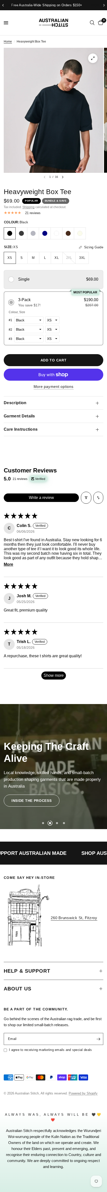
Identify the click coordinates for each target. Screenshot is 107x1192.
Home (8, 41)
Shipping (28, 207)
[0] (99, 22)
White (56, 233)
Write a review (41, 497)
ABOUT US (17, 988)
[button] (53, 279)
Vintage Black (21, 233)
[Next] (62, 177)
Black (10, 233)
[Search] (92, 22)
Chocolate (68, 233)
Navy (45, 233)
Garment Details (19, 416)
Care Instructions (21, 429)
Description (15, 403)
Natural (80, 233)
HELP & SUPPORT (27, 971)
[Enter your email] (98, 1039)
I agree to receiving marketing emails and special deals (50, 1050)
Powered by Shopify (83, 1093)
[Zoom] (93, 58)
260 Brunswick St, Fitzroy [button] (74, 918)
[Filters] (86, 498)
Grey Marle (33, 233)
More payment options (54, 386)
